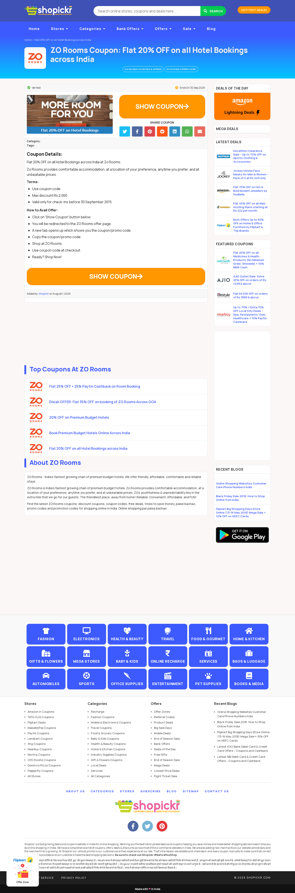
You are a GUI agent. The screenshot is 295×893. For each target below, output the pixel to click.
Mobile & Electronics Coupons (111, 722)
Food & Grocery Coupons (107, 733)
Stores (57, 28)
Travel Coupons (101, 728)
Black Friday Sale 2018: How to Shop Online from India (240, 498)
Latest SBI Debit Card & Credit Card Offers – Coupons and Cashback (241, 759)
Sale (187, 28)
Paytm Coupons (38, 733)
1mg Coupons (37, 744)
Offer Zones (162, 712)
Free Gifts (160, 754)
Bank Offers (128, 28)
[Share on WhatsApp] (187, 131)
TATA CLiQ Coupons (41, 717)
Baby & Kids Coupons (105, 738)
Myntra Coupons (39, 754)
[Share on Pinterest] (149, 131)
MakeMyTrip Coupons (42, 728)
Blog (211, 28)
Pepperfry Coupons (40, 771)
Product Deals (163, 722)
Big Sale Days (163, 728)
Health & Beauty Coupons (108, 744)
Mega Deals (162, 765)
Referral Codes (164, 717)
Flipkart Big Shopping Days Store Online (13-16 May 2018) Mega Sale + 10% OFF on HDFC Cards (241, 512)
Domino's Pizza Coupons (44, 765)
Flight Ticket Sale (165, 776)
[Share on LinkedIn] (174, 131)
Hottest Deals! (254, 10)
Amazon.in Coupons (41, 712)
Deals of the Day (165, 749)
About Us (75, 791)
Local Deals (98, 765)
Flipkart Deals (37, 722)
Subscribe (150, 791)
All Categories (100, 776)
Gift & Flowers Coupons (106, 760)
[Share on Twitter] (124, 131)
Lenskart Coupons (40, 738)
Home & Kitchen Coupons (108, 749)
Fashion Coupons (102, 717)
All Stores (34, 776)
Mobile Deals (162, 733)
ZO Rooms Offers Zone (182, 69)
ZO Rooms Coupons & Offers (143, 69)
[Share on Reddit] (162, 131)
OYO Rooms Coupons (42, 760)
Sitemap (191, 791)
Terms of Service (39, 878)
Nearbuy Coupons (40, 749)
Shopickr (44, 294)
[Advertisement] (116, 333)
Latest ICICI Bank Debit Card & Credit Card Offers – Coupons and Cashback (242, 749)
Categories (90, 28)
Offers (161, 28)
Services (97, 771)
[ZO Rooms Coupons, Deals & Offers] (35, 58)
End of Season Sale (167, 738)
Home (34, 28)
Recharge (97, 712)
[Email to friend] (199, 131)
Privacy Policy (73, 878)
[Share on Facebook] (137, 131)
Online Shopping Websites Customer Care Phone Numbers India (241, 485)
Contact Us (217, 791)
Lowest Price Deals (166, 771)
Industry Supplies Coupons (109, 754)
